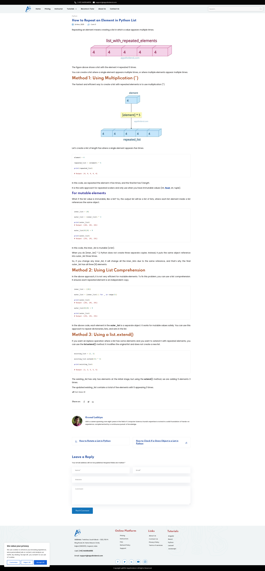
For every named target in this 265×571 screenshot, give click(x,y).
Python (74, 16)
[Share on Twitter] (88, 401)
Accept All (40, 562)
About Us (102, 9)
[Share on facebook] (84, 401)
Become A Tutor (87, 9)
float (167, 188)
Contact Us (114, 9)
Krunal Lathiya (94, 417)
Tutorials (70, 9)
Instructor (59, 9)
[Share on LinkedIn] (93, 401)
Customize (13, 562)
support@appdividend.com (91, 556)
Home (38, 9)
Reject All (27, 562)
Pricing (47, 9)
